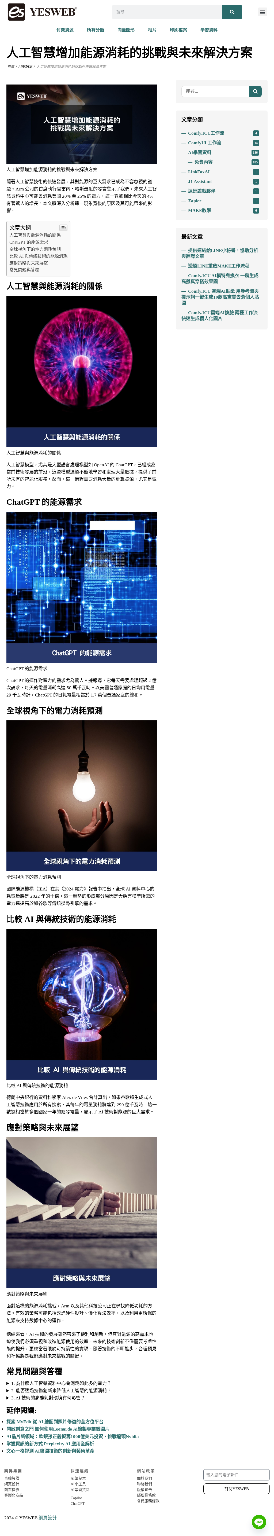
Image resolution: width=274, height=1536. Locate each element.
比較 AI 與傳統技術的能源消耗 (38, 256)
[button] (262, 12)
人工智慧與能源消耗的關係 (35, 235)
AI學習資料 (223, 152)
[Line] (259, 1522)
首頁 (10, 67)
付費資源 (65, 30)
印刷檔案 (178, 30)
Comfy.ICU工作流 (222, 133)
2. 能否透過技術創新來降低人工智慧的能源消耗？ (61, 1390)
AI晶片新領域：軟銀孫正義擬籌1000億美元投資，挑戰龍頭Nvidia (72, 1436)
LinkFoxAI (222, 171)
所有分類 (95, 30)
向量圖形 (126, 30)
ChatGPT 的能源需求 (28, 242)
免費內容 (226, 162)
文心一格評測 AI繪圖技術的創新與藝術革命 (50, 1451)
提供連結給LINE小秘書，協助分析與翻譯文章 (219, 253)
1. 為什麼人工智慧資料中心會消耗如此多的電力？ (61, 1383)
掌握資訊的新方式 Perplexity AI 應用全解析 (50, 1443)
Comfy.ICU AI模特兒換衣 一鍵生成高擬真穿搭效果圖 (219, 278)
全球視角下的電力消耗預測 (35, 249)
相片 (152, 30)
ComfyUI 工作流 (223, 142)
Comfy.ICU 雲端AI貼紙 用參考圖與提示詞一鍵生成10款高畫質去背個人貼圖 (220, 297)
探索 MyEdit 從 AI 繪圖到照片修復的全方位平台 (55, 1421)
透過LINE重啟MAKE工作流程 (218, 266)
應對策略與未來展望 (28, 263)
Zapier (222, 200)
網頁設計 (48, 1517)
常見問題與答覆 (24, 269)
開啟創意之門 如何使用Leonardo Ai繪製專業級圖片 (57, 1429)
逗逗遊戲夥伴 (222, 191)
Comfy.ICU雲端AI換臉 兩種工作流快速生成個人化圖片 (219, 315)
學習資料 (209, 30)
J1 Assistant (222, 181)
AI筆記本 (25, 67)
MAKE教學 (222, 210)
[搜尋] (232, 12)
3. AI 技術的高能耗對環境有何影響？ (48, 1398)
